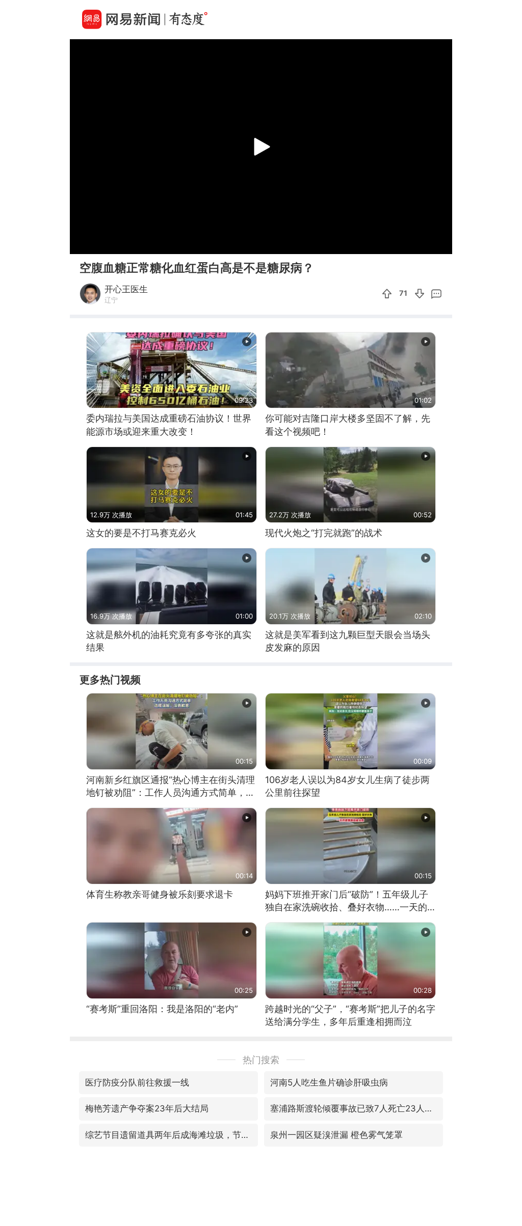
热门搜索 (261, 1059)
